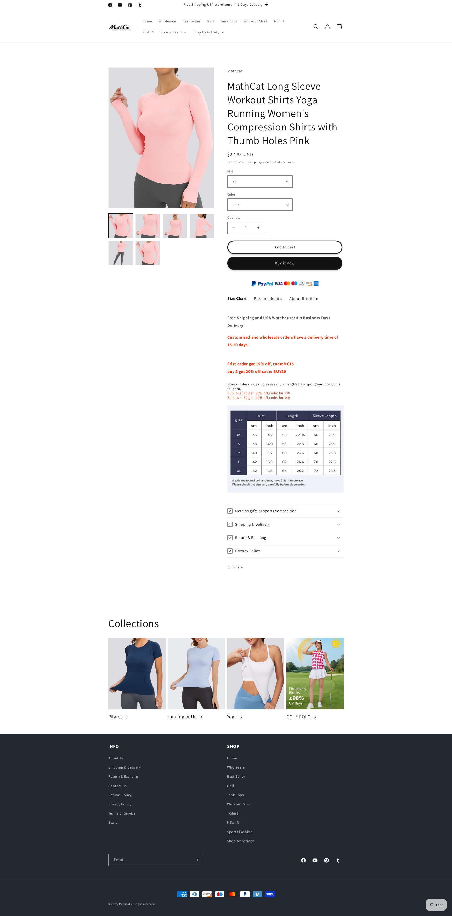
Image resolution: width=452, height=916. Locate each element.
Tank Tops (235, 795)
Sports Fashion (239, 831)
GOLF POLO (298, 717)
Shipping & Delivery (124, 767)
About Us (116, 758)
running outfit (182, 717)
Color (231, 194)
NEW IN (233, 822)
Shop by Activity (240, 841)
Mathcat (125, 904)
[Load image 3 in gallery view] (175, 226)
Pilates (115, 717)
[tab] (237, 300)
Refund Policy (120, 795)
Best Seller (236, 776)
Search (114, 822)
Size (230, 171)
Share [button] (238, 567)
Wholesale (236, 767)
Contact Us (117, 785)
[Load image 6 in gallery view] (147, 253)
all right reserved (143, 904)
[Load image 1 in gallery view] (120, 226)
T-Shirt (232, 813)
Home (232, 758)
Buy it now (285, 262)
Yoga (232, 717)
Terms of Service (122, 813)
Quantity (233, 217)
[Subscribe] (196, 860)
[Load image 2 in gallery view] (147, 226)
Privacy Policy (119, 804)
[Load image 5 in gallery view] (120, 253)
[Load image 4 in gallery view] (202, 226)
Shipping (254, 162)
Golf (230, 785)
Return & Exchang (123, 776)
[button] (208, 32)
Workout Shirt (239, 804)
